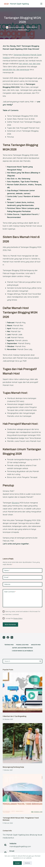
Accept (17, 863)
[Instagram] (4, 637)
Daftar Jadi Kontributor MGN (22, 648)
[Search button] (40, 661)
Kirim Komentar (10, 624)
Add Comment (10, 592)
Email (6, 577)
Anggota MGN (35, 644)
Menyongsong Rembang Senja (13, 767)
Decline (27, 863)
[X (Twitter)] (12, 637)
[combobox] (20, 661)
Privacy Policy (17, 618)
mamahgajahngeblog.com (20, 846)
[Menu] (41, 4)
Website (7, 584)
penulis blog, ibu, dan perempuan (16, 69)
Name (7, 570)
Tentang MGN (22, 30)
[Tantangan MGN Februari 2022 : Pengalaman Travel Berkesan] (22, 794)
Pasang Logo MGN (22, 644)
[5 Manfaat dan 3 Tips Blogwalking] (22, 692)
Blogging (16, 503)
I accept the (13, 618)
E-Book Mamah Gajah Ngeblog (22, 651)
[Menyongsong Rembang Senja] (22, 743)
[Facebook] (8, 637)
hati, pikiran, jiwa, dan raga (29, 63)
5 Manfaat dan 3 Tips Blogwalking (14, 716)
